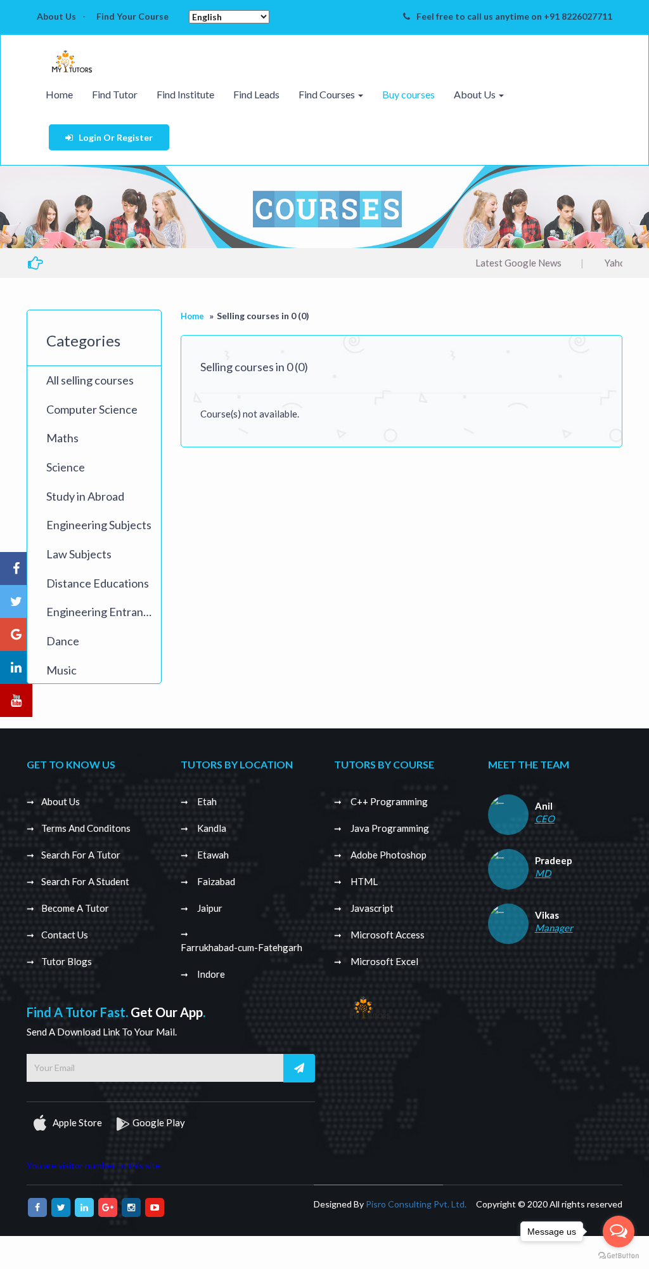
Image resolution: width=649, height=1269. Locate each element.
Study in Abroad (85, 496)
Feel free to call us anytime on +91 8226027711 (514, 16)
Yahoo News (599, 262)
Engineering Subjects (98, 525)
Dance (62, 641)
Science (65, 467)
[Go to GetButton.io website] (618, 1256)
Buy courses (408, 94)
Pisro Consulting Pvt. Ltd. (416, 1204)
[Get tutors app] (369, 1004)
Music (61, 670)
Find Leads (256, 94)
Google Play (158, 1122)
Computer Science (92, 409)
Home (59, 94)
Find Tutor (115, 94)
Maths (62, 438)
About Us (56, 16)
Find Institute (185, 94)
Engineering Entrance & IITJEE (103, 612)
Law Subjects (79, 554)
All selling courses (90, 380)
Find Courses (328, 94)
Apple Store (76, 1122)
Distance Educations (97, 583)
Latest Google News (487, 262)
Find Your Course (132, 16)
